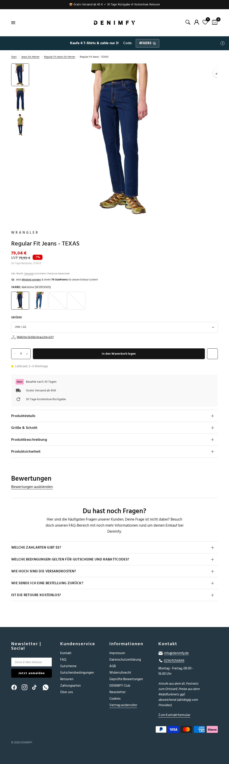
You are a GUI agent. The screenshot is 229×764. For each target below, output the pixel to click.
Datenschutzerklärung (125, 659)
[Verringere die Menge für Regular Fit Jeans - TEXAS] (14, 354)
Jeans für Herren (30, 57)
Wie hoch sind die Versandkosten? (43, 571)
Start (14, 57)
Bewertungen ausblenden (32, 487)
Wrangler (25, 232)
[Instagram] (27, 687)
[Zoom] (217, 73)
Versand (29, 273)
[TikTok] (37, 687)
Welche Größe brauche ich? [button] (35, 337)
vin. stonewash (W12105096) (39, 301)
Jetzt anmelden (31, 673)
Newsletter (117, 692)
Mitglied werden (31, 280)
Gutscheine (68, 666)
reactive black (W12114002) (76, 301)
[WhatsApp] (48, 687)
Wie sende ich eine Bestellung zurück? (47, 583)
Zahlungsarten (70, 685)
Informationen (126, 644)
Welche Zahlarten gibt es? (36, 547)
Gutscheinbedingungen (77, 672)
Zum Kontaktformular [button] (174, 715)
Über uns (66, 692)
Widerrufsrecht (120, 672)
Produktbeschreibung (29, 440)
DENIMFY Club (119, 685)
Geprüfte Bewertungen (126, 679)
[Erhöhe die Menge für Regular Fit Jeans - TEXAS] (27, 354)
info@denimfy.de (176, 653)
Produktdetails (23, 416)
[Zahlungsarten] (185, 730)
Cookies (115, 698)
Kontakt (66, 653)
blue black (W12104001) (58, 301)
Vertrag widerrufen (123, 705)
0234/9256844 (174, 661)
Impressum (117, 653)
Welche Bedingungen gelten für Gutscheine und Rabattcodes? (70, 559)
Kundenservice (77, 644)
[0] (214, 22)
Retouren (66, 679)
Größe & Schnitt (24, 428)
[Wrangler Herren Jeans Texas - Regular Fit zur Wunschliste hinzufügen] (212, 353)
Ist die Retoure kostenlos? (36, 595)
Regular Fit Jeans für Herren (59, 57)
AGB (112, 666)
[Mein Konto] (197, 22)
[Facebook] (16, 687)
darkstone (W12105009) (20, 301)
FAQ (63, 659)
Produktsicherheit (25, 451)
